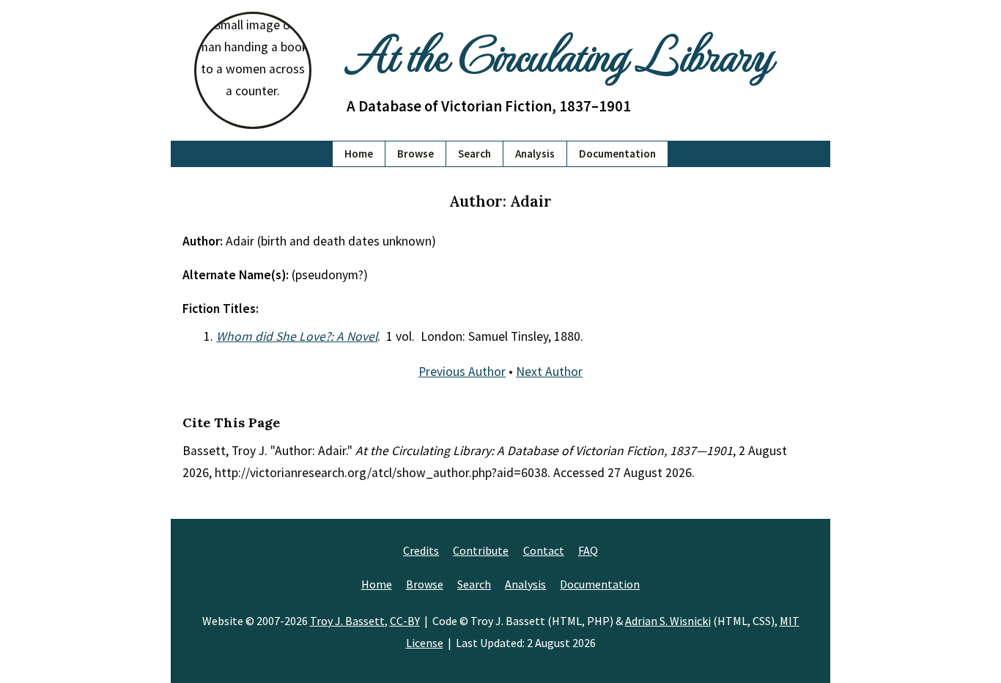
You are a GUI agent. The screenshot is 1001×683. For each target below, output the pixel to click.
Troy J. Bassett (347, 620)
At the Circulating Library (559, 52)
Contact (543, 550)
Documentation (617, 153)
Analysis (535, 153)
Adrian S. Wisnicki (668, 620)
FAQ (588, 550)
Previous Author (462, 371)
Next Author (549, 371)
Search (474, 153)
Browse (415, 153)
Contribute (481, 550)
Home (358, 153)
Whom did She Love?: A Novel (296, 336)
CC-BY (405, 620)
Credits (421, 550)
